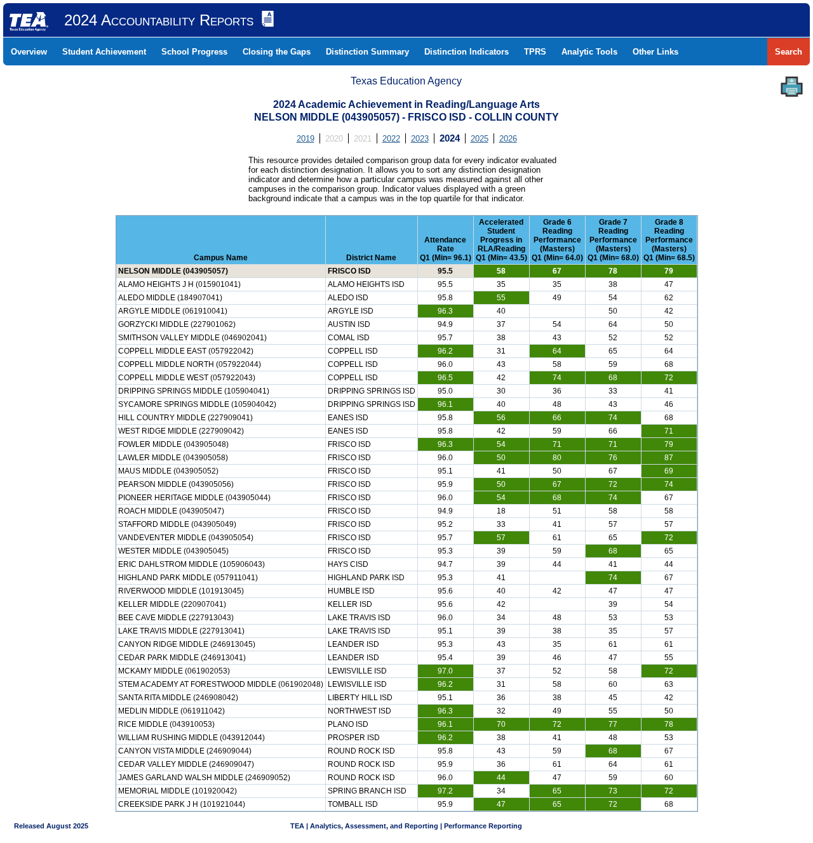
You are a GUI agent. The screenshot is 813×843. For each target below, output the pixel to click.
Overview (29, 51)
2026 (508, 138)
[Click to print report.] (791, 87)
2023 (420, 138)
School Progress (194, 51)
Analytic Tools (589, 51)
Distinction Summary (367, 51)
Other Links (655, 51)
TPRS (535, 51)
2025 (479, 138)
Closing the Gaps (277, 51)
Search (788, 51)
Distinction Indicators (466, 51)
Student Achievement (104, 51)
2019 (305, 138)
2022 (391, 138)
